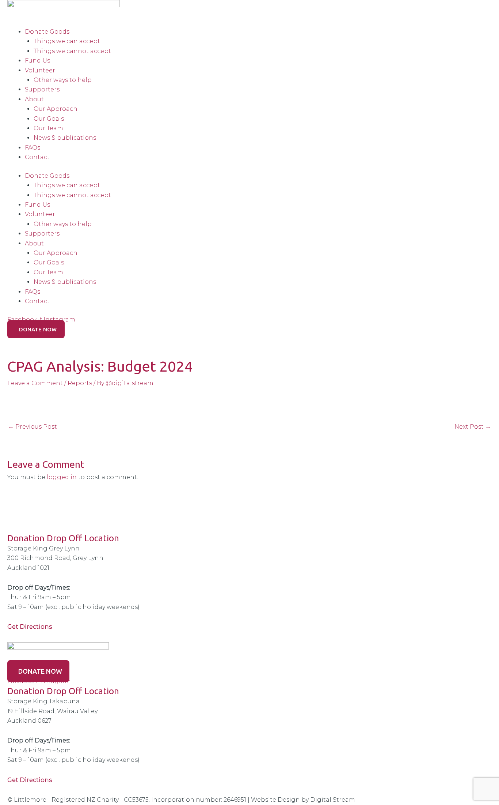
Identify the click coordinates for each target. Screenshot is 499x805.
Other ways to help (63, 79)
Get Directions (29, 779)
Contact (37, 157)
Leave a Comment (35, 383)
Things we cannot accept (72, 51)
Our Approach (55, 108)
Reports (80, 383)
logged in (62, 477)
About (34, 99)
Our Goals (49, 118)
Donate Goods (47, 31)
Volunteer (40, 70)
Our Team (48, 128)
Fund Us (37, 60)
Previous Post (32, 426)
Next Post (472, 426)
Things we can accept (67, 41)
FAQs (32, 147)
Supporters (42, 89)
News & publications (65, 137)
